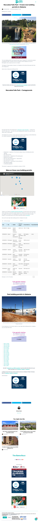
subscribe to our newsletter (22, 84)
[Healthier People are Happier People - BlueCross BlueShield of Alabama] (19, 76)
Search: (21, 220)
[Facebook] (15, 459)
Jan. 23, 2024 (6, 364)
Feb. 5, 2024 (6, 365)
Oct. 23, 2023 (6, 348)
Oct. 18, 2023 (6, 347)
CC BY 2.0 (26, 44)
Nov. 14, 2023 (6, 352)
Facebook (19, 369)
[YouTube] (22, 459)
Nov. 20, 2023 (6, 353)
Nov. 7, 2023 (6, 351)
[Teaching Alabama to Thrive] (19, 471)
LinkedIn (23, 369)
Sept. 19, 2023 (6, 344)
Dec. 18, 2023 (6, 359)
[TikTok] (21, 459)
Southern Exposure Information (17, 211)
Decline (9, 517)
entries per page (7, 220)
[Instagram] (18, 459)
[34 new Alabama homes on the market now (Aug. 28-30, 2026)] (28, 425)
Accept (5, 517)
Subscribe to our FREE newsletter (13, 368)
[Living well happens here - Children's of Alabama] (19, 203)
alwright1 (17, 44)
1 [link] (33, 276)
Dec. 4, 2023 (6, 356)
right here (28, 215)
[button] (6, 224)
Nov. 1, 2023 (6, 350)
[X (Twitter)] (16, 459)
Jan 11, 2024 (6, 361)
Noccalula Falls (12, 44)
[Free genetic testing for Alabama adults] (19, 284)
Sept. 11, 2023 (6, 343)
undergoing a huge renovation (23, 129)
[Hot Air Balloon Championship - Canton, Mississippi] (19, 52)
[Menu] (35, 1)
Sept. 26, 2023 (6, 346)
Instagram (27, 369)
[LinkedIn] (19, 459)
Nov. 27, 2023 (6, 355)
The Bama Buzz (19, 455)
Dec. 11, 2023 (6, 357)
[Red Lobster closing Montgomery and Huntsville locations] (10, 425)
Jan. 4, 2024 (6, 360)
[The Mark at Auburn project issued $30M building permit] (10, 440)
